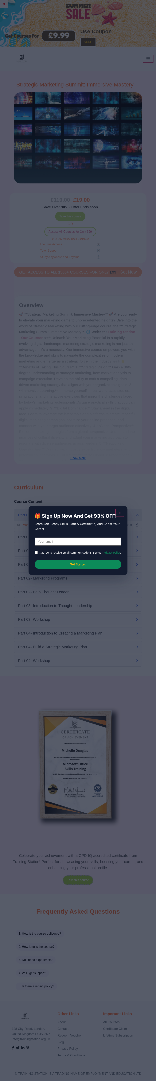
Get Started (78, 564)
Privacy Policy (111, 552)
